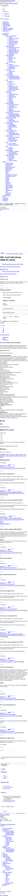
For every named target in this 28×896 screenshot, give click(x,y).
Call (5, 316)
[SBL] (4, 334)
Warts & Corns (12, 90)
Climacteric (2, 455)
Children (5, 27)
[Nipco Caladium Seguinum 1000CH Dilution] (14, 518)
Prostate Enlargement (13, 154)
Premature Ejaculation (14, 151)
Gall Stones (11, 54)
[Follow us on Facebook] (2, 769)
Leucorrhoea (11, 106)
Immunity (11, 159)
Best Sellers (5, 199)
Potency (2, 522)
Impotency (8, 858)
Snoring (10, 99)
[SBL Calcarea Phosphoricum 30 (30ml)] (14, 698)
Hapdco (7, 178)
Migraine (5, 862)
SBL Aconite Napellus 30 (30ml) (7, 552)
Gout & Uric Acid (13, 43)
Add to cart (3, 290)
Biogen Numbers (9, 833)
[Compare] (13, 465)
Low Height (11, 156)
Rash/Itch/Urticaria (13, 87)
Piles (4, 871)
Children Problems (10, 155)
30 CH (7, 880)
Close (1, 819)
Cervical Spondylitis (13, 41)
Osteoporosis (12, 45)
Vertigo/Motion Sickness (14, 77)
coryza (7, 455)
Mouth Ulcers (12, 120)
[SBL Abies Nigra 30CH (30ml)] (14, 714)
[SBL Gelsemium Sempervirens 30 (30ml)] (14, 567)
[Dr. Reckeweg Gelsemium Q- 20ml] (14, 660)
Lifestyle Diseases (10, 55)
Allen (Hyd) (8, 165)
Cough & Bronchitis (13, 94)
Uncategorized (6, 884)
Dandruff (11, 148)
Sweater (10, 3)
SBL (7, 191)
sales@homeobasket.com (9, 800)
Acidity (24, 454)
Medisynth (8, 182)
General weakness (10, 841)
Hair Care (8, 867)
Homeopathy (6, 21)
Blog (5, 778)
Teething (8, 842)
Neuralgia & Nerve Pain (14, 78)
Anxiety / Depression (7, 828)
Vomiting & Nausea (13, 52)
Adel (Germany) (9, 163)
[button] (3, 465)
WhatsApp (16, 316)
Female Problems (7, 25)
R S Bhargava (9, 190)
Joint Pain (16, 455)
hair (4, 852)
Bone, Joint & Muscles (11, 36)
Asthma (10, 93)
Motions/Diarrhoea (13, 126)
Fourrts (7, 177)
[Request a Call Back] (4, 812)
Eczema (10, 85)
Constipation (11, 124)
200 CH (7, 878)
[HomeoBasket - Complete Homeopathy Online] (7, 0)
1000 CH (17, 203)
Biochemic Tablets (10, 832)
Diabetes (11, 56)
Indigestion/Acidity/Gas (14, 47)
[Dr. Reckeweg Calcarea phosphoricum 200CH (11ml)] (14, 492)
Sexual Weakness (13, 152)
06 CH (7, 873)
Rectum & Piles (9, 122)
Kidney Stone (12, 138)
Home (1, 203)
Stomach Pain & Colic (14, 51)
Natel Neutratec (9, 187)
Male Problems (6, 24)
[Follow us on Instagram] (4, 769)
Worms (10, 129)
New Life (8, 183)
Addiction (11, 64)
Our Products (6, 33)
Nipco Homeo (9, 185)
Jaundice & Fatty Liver (14, 50)
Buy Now (8, 290)
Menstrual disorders (10, 850)
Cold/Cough (8, 840)
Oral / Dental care (10, 868)
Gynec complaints (10, 849)
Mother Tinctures (7, 863)
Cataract (10, 72)
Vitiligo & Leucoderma (14, 89)
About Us (6, 777)
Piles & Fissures (12, 125)
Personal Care (6, 23)
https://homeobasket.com (9, 801)
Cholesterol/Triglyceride (14, 134)
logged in (8, 446)
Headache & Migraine (14, 76)
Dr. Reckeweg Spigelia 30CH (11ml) (8, 585)
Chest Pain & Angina (13, 133)
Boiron (7, 173)
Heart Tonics (11, 132)
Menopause (11, 109)
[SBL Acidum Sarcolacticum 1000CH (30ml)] (1, 264)
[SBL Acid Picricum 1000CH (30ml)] (1, 271)
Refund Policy (7, 788)
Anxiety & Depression (14, 65)
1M (6, 877)
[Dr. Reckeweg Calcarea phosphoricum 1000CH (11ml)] (14, 634)
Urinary (4, 885)
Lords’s (7, 181)
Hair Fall (11, 147)
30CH (1, 523)
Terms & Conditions (8, 787)
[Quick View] (11, 465)
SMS (10, 316)
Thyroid (10, 60)
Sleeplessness (12, 67)
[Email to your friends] (3, 332)
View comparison (4, 895)
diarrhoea (11, 455)
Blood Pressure (12, 58)
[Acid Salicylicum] (4, 208)
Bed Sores (11, 81)
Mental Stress (9, 859)
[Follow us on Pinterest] (3, 769)
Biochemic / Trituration (8, 28)
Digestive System (10, 46)
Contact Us (5, 200)
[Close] (0, 817)
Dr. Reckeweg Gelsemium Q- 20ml (8, 661)
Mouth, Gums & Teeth (11, 117)
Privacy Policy (7, 786)
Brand (4, 338)
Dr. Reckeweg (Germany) (12, 174)
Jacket (13, 3)
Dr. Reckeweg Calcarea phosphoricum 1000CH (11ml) (12, 635)
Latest (4, 196)
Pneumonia (11, 95)
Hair (7, 146)
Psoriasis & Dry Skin (13, 86)
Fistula (10, 128)
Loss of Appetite (12, 49)
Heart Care (5, 854)
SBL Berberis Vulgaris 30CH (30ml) (8, 732)
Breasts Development (13, 104)
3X (6, 881)
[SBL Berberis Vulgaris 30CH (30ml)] (14, 731)
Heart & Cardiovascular (11, 130)
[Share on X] (3, 328)
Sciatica (10, 37)
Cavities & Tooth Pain (14, 121)
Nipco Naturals (9, 186)
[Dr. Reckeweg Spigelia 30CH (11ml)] (14, 584)
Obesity (10, 59)
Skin (7, 80)
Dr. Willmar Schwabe (11, 176)
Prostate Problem (12, 141)
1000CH (8, 523)
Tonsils (7, 843)
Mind (7, 63)
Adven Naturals (9, 164)
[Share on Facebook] (3, 329)
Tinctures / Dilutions (7, 29)
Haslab (7, 180)
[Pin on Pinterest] (3, 330)
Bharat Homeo (9, 168)
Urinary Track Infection (14, 137)
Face (7, 142)
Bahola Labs (8, 169)
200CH (4, 523)
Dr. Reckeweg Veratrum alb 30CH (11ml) (9, 610)
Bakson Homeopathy (10, 167)
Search (4, 5)
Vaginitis (11, 108)
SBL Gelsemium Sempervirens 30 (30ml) (9, 569)
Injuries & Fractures (13, 42)
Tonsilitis (11, 100)
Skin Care (8, 869)
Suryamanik (8, 192)
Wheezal (8, 194)
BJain (7, 172)
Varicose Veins (12, 61)
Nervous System (9, 74)
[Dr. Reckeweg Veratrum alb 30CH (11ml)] (14, 609)
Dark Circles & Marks (14, 145)
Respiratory (8, 91)
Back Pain (11, 39)
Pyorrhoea (11, 119)
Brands (4, 161)
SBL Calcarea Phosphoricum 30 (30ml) (9, 699)
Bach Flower (6, 30)
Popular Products (7, 195)
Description (5, 337)
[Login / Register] (4, 9)
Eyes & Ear (8, 69)
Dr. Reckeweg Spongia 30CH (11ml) (8, 468)
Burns (10, 82)
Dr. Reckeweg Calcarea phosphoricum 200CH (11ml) (12, 493)
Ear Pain (10, 73)
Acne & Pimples (12, 143)
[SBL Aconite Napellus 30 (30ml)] (14, 551)
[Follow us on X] (1, 769)
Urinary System (9, 135)
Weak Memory (12, 68)
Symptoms (5, 34)
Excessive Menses (13, 107)
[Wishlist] (1, 253)
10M (7, 876)
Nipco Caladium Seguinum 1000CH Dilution (10, 519)
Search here (3, 2)
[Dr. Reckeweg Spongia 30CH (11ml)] (14, 467)
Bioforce (8, 170)
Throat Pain (11, 102)
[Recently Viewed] (6, 812)
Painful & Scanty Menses (14, 111)
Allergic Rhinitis (12, 97)
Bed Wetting (11, 157)
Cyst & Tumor (12, 84)
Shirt (16, 3)
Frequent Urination (13, 139)
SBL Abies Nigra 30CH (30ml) (7, 715)
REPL (7, 189)
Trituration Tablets (10, 834)
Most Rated (5, 198)
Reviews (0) (5, 339)
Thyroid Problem (9, 851)
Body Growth (9, 838)
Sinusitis (10, 98)
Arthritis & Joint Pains (14, 38)
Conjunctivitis (12, 71)
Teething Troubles (13, 160)
